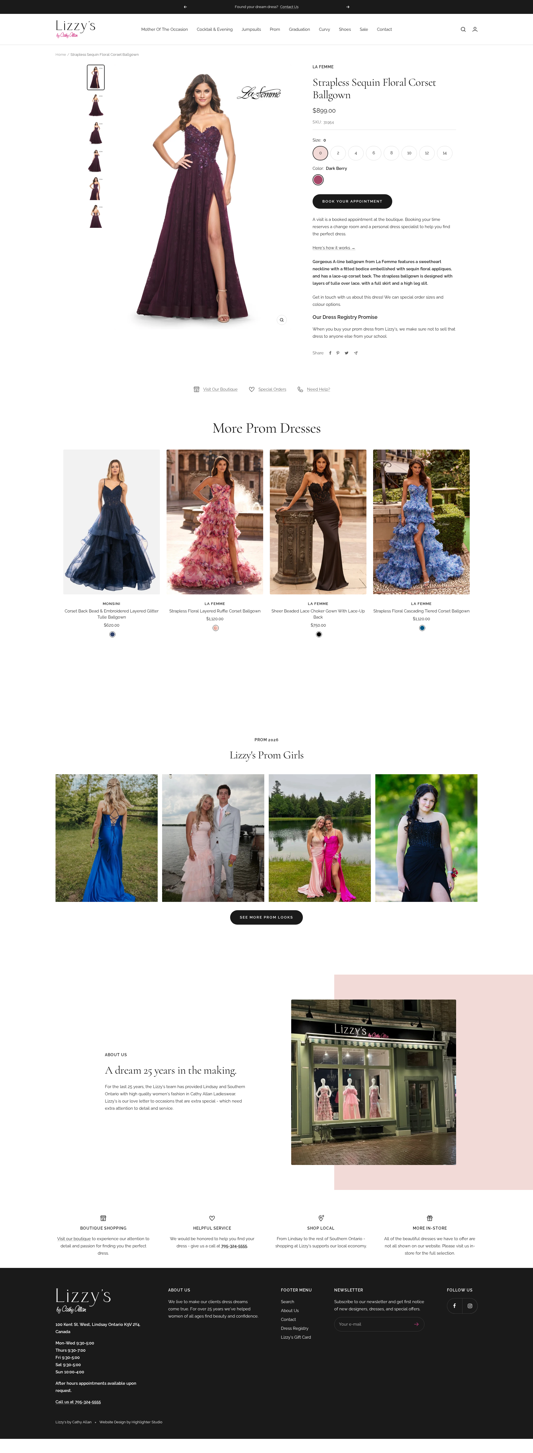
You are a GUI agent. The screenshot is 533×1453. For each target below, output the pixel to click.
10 (409, 152)
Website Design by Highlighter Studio (130, 1422)
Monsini (111, 604)
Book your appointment (352, 201)
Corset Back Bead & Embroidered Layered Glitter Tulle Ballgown (112, 614)
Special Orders (272, 389)
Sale (364, 29)
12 (427, 152)
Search (287, 1301)
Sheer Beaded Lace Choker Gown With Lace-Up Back (318, 614)
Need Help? (318, 389)
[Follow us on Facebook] (454, 1305)
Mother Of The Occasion (164, 29)
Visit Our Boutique (220, 389)
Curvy (324, 29)
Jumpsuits (251, 29)
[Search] (463, 29)
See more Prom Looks (266, 917)
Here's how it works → (334, 247)
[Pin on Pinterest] (337, 353)
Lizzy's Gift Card (296, 1337)
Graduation (299, 29)
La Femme (323, 67)
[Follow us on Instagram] (469, 1305)
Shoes (345, 29)
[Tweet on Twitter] (346, 353)
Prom (275, 29)
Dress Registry (294, 1328)
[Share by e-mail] (356, 353)
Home (61, 54)
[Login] (474, 29)
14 (445, 152)
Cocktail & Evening (215, 29)
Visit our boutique (74, 1238)
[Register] (416, 1324)
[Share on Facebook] (330, 353)
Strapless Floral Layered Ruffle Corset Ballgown (215, 611)
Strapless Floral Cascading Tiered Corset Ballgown (421, 611)
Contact (384, 29)
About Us (290, 1310)
